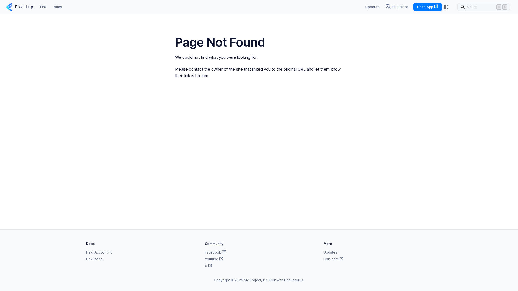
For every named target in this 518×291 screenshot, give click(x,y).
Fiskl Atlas (94, 259)
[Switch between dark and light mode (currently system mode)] (446, 7)
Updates (372, 7)
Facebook (213, 252)
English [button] (398, 7)
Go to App (425, 7)
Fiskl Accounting (99, 252)
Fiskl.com (331, 259)
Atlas (58, 7)
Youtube (211, 259)
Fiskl (43, 7)
